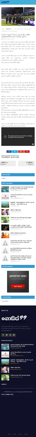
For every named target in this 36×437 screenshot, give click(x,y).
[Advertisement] (18, 415)
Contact (26, 434)
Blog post (3, 164)
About (20, 434)
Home (3, 29)
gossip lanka (5, 301)
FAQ (15, 434)
